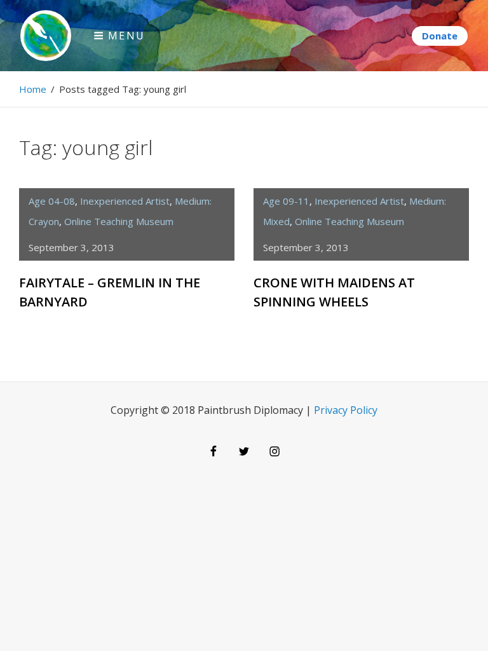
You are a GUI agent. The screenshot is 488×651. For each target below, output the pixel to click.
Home (32, 89)
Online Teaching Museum (118, 221)
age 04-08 (52, 201)
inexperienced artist (125, 201)
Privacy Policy (345, 410)
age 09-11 (286, 201)
